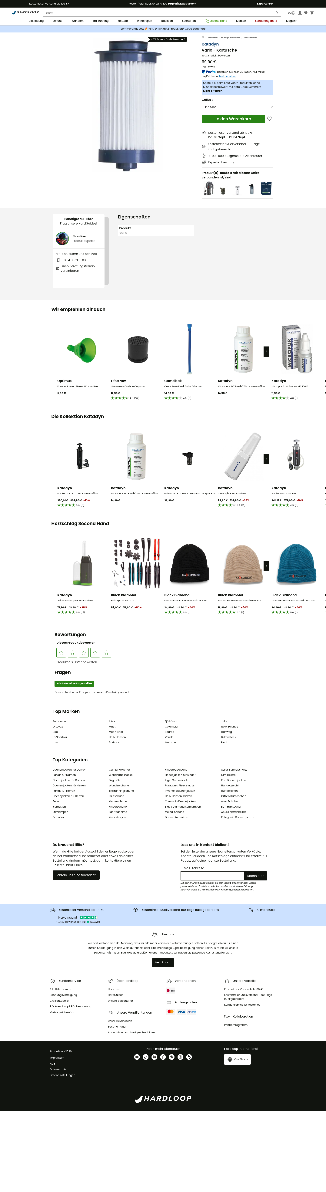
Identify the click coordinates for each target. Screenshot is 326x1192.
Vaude (169, 737)
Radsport (167, 21)
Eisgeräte (115, 780)
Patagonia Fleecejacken (180, 785)
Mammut (171, 742)
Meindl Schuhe (174, 812)
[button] (127, 105)
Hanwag (226, 732)
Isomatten (59, 806)
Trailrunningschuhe (121, 791)
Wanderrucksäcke (121, 775)
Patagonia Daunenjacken (237, 817)
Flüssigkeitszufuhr (230, 38)
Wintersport (144, 21)
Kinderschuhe (118, 806)
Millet (112, 726)
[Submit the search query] (277, 13)
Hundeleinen (229, 791)
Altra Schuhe (229, 801)
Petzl (224, 742)
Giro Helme (228, 775)
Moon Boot (116, 732)
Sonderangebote (266, 21)
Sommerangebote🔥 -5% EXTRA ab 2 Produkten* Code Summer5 (163, 29)
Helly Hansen (117, 737)
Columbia (171, 726)
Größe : (207, 99)
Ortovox (58, 726)
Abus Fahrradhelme (234, 812)
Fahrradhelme (118, 812)
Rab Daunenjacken (233, 780)
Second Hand (218, 21)
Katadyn (210, 44)
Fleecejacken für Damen (69, 780)
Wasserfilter (250, 38)
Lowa (56, 742)
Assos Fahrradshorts (234, 769)
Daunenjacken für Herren (69, 785)
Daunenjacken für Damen (69, 769)
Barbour (114, 742)
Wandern (78, 21)
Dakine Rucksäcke (177, 817)
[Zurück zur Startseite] (205, 37)
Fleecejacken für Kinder (180, 775)
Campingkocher (119, 769)
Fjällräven (171, 721)
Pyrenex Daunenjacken (180, 791)
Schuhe (57, 21)
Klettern (123, 21)
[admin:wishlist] (269, 119)
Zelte (56, 801)
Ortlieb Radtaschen (233, 796)
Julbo (224, 721)
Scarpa (169, 732)
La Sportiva (60, 737)
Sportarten (189, 21)
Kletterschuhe (118, 801)
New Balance (229, 726)
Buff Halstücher (231, 806)
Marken (241, 21)
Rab (55, 732)
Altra (112, 721)
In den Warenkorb (233, 119)
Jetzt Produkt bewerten (216, 56)
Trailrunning (100, 21)
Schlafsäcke (60, 817)
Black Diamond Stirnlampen (183, 806)
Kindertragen (117, 817)
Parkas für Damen (64, 775)
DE (289, 13)
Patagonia (59, 721)
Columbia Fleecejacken (180, 801)
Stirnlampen (60, 812)
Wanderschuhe (119, 785)
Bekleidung (36, 21)
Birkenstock (228, 737)
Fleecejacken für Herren (68, 796)
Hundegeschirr (230, 785)
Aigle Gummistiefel (177, 780)
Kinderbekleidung (176, 769)
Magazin (291, 21)
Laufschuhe (116, 796)
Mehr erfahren (212, 91)
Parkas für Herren (64, 791)
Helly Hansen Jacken (178, 796)
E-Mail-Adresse (192, 868)
